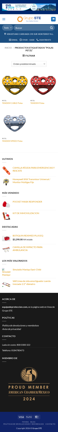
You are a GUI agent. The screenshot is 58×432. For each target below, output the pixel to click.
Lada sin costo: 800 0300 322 (16, 344)
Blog (32, 422)
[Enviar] (51, 27)
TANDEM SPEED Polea (12, 141)
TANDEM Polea (37, 103)
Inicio (8, 47)
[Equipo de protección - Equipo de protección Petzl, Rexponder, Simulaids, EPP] (29, 19)
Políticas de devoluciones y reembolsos (23, 424)
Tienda (25, 422)
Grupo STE (7, 310)
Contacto (50, 424)
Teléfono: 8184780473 (13, 350)
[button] (3, 19)
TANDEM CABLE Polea (12, 103)
